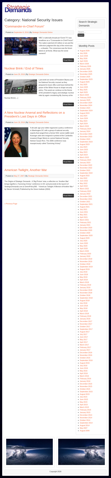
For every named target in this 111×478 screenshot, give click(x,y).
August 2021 (85, 207)
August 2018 (85, 300)
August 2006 (85, 431)
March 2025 (84, 95)
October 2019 (85, 264)
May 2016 (83, 371)
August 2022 (85, 176)
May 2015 (83, 402)
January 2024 (85, 131)
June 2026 (84, 56)
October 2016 (85, 358)
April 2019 (84, 280)
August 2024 (85, 113)
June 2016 (84, 368)
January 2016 (85, 381)
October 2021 (85, 202)
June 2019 (84, 274)
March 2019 (84, 282)
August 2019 (85, 269)
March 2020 (84, 251)
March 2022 (84, 189)
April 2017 (84, 342)
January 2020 (85, 256)
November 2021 (86, 199)
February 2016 (85, 379)
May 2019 (83, 277)
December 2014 (86, 415)
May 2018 (83, 308)
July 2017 (83, 334)
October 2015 (85, 389)
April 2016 (84, 373)
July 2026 (83, 53)
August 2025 (85, 82)
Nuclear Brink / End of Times (23, 68)
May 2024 (83, 121)
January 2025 (85, 100)
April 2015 (84, 405)
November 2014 (86, 418)
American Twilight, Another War (25, 170)
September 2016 (86, 360)
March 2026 (84, 64)
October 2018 (85, 295)
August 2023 (85, 144)
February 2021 (85, 222)
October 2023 (85, 139)
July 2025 (83, 84)
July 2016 (83, 366)
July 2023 (83, 147)
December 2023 (86, 134)
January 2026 (85, 69)
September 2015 (86, 392)
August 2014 (85, 425)
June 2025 (84, 87)
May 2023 (83, 152)
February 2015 (85, 410)
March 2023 (84, 157)
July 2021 (83, 209)
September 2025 (86, 79)
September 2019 (86, 267)
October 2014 (85, 420)
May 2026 (83, 58)
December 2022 (86, 165)
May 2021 (83, 215)
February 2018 (85, 316)
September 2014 (86, 423)
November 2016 (86, 355)
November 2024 (86, 105)
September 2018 (86, 298)
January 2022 (85, 194)
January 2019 (85, 287)
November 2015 (86, 386)
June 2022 (84, 181)
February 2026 (85, 66)
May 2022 (83, 183)
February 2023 (85, 160)
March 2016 (84, 376)
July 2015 (83, 397)
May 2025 (83, 90)
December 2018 (86, 290)
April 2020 (84, 248)
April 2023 (84, 155)
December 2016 (86, 353)
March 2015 (84, 407)
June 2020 (84, 243)
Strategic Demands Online (42, 32)
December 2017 (86, 321)
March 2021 (84, 220)
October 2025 (85, 77)
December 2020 (86, 228)
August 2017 (85, 332)
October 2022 (85, 170)
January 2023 (85, 163)
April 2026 (84, 61)
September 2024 (86, 110)
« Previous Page (10, 204)
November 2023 (86, 137)
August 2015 (85, 394)
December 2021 (86, 196)
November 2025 (86, 74)
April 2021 (84, 217)
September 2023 (86, 142)
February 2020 (85, 254)
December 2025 (86, 71)
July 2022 (83, 178)
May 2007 (83, 428)
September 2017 (86, 329)
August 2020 (85, 238)
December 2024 (86, 103)
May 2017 (83, 339)
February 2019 (85, 285)
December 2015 (86, 384)
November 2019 (86, 261)
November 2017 (86, 324)
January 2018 (85, 319)
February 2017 (85, 347)
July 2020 (83, 241)
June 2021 (84, 212)
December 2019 (86, 259)
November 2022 (86, 168)
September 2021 (86, 204)
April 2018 (84, 311)
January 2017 (85, 350)
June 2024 (84, 118)
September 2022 (86, 173)
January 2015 (85, 412)
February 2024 (85, 129)
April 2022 (84, 186)
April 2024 (84, 123)
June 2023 (84, 150)
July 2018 (83, 303)
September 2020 (86, 235)
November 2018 (86, 293)
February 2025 (85, 97)
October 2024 (85, 108)
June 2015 (84, 399)
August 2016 (85, 363)
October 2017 (85, 326)
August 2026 (85, 51)
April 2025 (84, 92)
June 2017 (84, 337)
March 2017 (84, 345)
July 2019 (83, 272)
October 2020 (85, 233)
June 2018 (84, 306)
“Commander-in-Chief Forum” (24, 26)
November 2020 (86, 230)
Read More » (68, 60)
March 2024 (84, 126)
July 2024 (83, 116)
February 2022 (85, 191)
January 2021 (85, 225)
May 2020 (83, 246)
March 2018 (84, 313)
